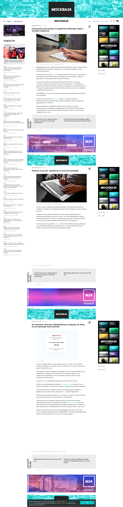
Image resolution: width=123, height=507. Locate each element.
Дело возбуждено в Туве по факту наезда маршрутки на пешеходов (12, 99)
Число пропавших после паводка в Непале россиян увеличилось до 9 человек (12, 178)
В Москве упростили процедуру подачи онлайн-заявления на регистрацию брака (77, 120)
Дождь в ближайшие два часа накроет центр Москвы (13, 137)
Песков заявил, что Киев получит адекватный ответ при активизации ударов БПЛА (13, 220)
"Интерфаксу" (65, 384)
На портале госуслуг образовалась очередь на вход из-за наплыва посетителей (45, 120)
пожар (12, 215)
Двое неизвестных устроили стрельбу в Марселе (14, 130)
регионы (12, 94)
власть (5, 172)
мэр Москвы (6, 246)
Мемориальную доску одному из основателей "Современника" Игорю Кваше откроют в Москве (13, 186)
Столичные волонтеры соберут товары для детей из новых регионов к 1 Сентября (14, 86)
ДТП (12, 102)
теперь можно (71, 403)
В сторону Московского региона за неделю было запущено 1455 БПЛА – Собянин (13, 251)
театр (9, 189)
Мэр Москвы (7, 45)
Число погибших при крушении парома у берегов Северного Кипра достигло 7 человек (14, 161)
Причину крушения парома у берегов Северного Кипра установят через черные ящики (13, 69)
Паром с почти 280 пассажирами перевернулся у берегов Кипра (12, 228)
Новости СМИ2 (30, 154)
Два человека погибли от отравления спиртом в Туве (13, 205)
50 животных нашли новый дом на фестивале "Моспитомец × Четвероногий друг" (12, 77)
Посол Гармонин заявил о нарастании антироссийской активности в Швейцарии (13, 114)
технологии (38, 130)
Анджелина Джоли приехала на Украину (14, 199)
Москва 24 (61, 21)
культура (6, 189)
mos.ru (55, 75)
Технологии (44, 25)
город (10, 80)
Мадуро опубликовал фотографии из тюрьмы (13, 106)
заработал (55, 99)
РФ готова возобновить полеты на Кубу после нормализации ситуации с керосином (13, 152)
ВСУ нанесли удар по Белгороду (12, 93)
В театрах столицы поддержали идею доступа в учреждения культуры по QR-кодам (77, 460)
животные (6, 80)
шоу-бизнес (6, 201)
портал (57, 224)
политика (6, 109)
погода (10, 140)
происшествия (7, 72)
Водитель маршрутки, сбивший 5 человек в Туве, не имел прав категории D (14, 123)
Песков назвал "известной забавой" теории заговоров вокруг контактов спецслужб (13, 236)
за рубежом (13, 72)
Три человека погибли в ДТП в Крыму (13, 193)
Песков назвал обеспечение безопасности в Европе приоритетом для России (13, 169)
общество (14, 80)
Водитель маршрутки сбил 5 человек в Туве (13, 144)
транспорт (6, 155)
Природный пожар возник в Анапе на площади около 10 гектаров (13, 212)
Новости (9, 41)
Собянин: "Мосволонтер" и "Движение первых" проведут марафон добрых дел (14, 62)
